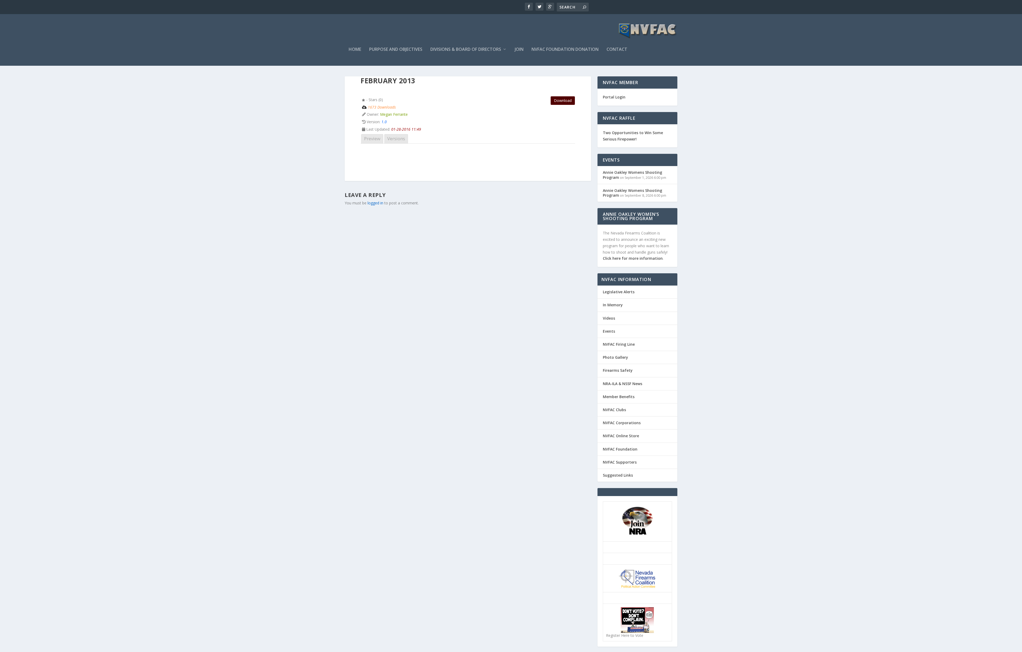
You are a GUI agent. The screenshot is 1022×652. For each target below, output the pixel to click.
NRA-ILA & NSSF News (622, 383)
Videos (609, 318)
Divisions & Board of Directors (465, 49)
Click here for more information (633, 258)
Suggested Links (618, 475)
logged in (375, 202)
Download (563, 100)
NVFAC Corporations (622, 422)
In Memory (613, 304)
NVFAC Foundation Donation (565, 49)
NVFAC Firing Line (619, 344)
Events (609, 331)
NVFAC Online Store (621, 435)
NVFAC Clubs (614, 409)
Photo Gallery (615, 357)
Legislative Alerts (618, 291)
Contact (617, 49)
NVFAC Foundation (620, 449)
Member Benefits (618, 396)
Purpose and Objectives (395, 49)
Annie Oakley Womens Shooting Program (632, 175)
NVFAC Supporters (620, 462)
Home (355, 49)
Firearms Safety (618, 370)
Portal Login (614, 97)
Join (519, 49)
